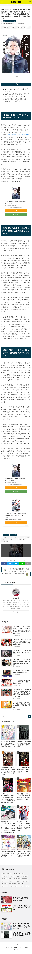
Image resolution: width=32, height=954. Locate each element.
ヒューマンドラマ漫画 (6, 878)
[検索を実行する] (29, 716)
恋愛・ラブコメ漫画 (14, 881)
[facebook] (14, 944)
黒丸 (7, 541)
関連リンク (16, 949)
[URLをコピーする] (28, 563)
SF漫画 (3, 873)
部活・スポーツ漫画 (19, 886)
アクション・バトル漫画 (18, 873)
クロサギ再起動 (26, 537)
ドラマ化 (10, 539)
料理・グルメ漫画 (24, 881)
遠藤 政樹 (16, 598)
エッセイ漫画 (4, 876)
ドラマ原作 (15, 539)
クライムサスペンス (12, 537)
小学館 (3, 541)
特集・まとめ (4, 886)
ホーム (5, 947)
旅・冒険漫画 (4, 883)
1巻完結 (5, 537)
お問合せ (26, 947)
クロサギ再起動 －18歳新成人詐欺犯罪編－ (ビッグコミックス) (15, 202)
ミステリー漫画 (5, 881)
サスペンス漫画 (12, 21)
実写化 (24, 539)
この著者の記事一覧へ (16, 612)
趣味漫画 (11, 886)
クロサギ (19, 537)
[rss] (18, 944)
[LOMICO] (16, 2)
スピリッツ (4, 539)
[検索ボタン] (30, 2)
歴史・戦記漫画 (12, 883)
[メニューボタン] (2, 2)
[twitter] (16, 944)
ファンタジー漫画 (17, 878)
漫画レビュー (5, 21)
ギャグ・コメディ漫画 (14, 876)
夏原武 (20, 539)
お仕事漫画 (9, 873)
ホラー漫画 (24, 878)
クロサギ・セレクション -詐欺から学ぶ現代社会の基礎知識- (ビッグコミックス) (15, 514)
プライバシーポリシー (18, 947)
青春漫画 (27, 886)
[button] (4, 563)
